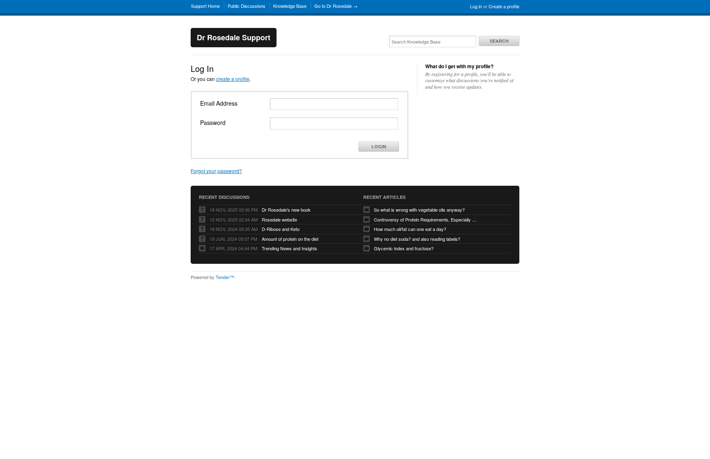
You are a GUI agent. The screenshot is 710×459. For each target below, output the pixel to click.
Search (499, 41)
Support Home (205, 5)
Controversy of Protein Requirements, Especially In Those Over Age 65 (425, 219)
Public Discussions (246, 5)
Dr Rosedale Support (233, 37)
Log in (476, 6)
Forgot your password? (216, 170)
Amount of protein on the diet (290, 238)
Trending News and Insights (289, 248)
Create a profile (504, 6)
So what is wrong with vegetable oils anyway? (419, 209)
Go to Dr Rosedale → (335, 5)
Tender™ (225, 277)
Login (378, 146)
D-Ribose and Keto (281, 229)
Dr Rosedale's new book (286, 209)
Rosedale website (279, 219)
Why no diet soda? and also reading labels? (417, 238)
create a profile (232, 78)
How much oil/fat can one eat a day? (410, 229)
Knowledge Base (290, 5)
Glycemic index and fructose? (403, 248)
